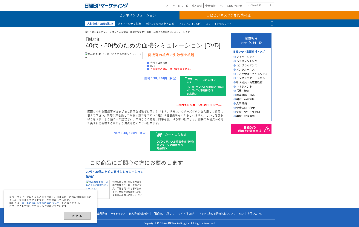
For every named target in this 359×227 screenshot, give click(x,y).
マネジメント (244, 86)
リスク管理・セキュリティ (252, 74)
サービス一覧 (180, 5)
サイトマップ (118, 213)
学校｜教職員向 (245, 116)
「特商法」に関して (163, 213)
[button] (272, 21)
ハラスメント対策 (246, 61)
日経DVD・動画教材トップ (249, 51)
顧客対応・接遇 (245, 95)
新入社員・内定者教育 (249, 82)
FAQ (221, 5)
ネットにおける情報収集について (40, 203)
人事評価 (241, 103)
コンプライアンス (246, 65)
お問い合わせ (234, 5)
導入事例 (196, 5)
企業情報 (210, 5)
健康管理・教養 (245, 107)
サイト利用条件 (186, 213)
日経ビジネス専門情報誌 (228, 15)
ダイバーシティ (245, 57)
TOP (166, 5)
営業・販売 (242, 90)
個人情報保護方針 (138, 213)
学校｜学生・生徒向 (248, 112)
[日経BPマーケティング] (106, 5)
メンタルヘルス (245, 69)
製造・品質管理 (245, 99)
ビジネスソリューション (137, 15)
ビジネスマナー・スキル (250, 78)
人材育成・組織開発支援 (131, 31)
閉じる (77, 216)
